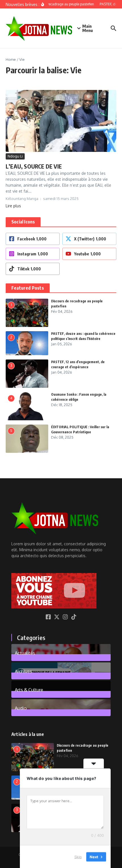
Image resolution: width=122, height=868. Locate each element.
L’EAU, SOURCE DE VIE (34, 166)
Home (11, 59)
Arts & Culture (29, 689)
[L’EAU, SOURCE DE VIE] (61, 121)
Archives (23, 671)
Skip (78, 856)
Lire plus (13, 205)
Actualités (25, 652)
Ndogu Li (15, 156)
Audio (21, 707)
